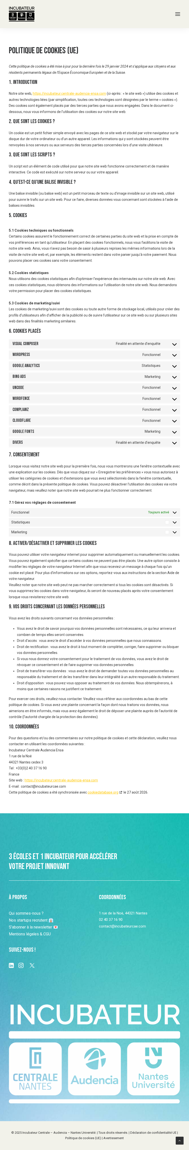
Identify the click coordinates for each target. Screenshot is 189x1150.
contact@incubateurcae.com (122, 926)
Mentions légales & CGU (30, 934)
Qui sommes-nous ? (26, 913)
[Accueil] (94, 1053)
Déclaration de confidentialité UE (153, 1132)
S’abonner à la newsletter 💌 (33, 927)
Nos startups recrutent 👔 (31, 920)
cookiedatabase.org (103, 792)
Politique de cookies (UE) (83, 1138)
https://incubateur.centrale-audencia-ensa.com (69, 93)
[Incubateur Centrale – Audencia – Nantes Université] (21, 14)
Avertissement (113, 1138)
